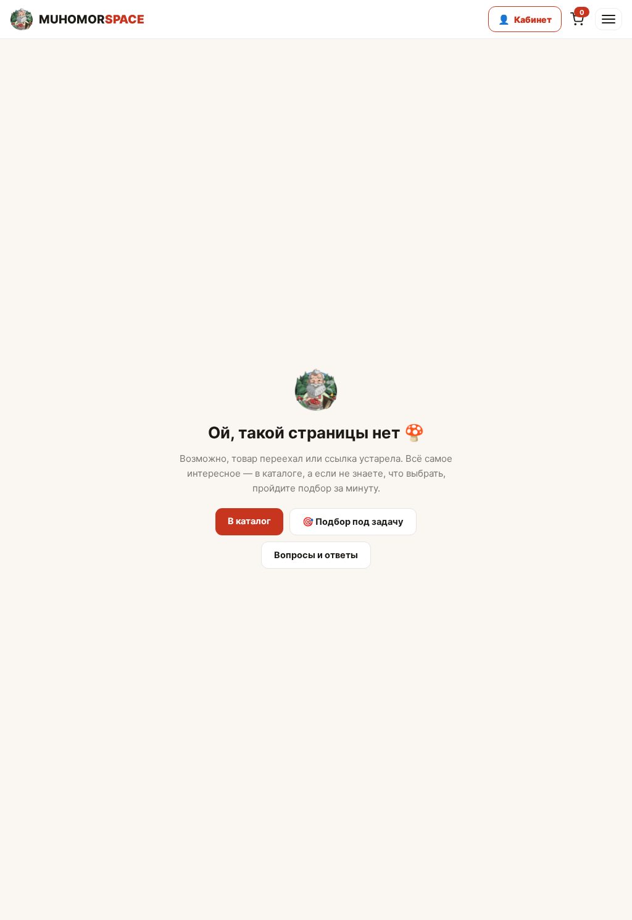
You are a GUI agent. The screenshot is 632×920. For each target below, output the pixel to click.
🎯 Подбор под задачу (353, 521)
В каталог (249, 521)
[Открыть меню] (608, 19)
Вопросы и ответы (316, 555)
